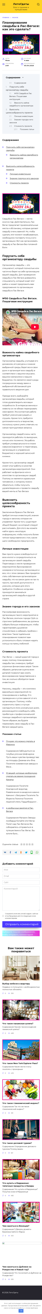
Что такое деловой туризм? (17, 1143)
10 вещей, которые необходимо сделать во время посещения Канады (21, 776)
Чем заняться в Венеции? (15, 1226)
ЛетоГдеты (21, 4)
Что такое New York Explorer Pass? (20, 1063)
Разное (8, 50)
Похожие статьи (27, 129)
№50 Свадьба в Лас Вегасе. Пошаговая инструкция (20, 96)
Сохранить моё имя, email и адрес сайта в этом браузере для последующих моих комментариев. (21, 916)
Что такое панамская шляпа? (17, 1023)
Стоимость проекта (23, 126)
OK (21, 1311)
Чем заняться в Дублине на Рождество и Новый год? (16, 1268)
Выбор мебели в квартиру (16, 983)
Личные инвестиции (23, 116)
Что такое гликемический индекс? (20, 1103)
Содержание (20, 83)
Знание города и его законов (24, 178)
